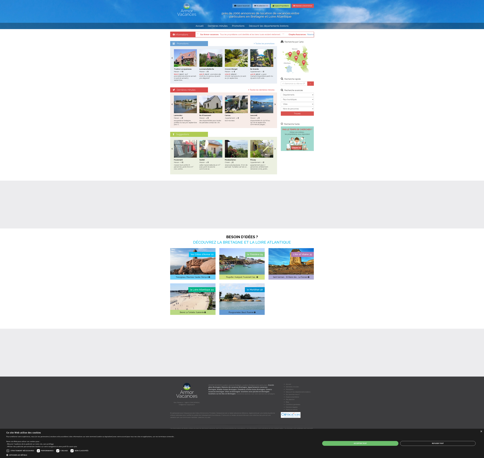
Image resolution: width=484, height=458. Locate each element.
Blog (287, 402)
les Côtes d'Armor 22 (202, 254)
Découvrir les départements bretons (269, 26)
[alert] (242, 443)
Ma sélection (290, 399)
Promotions (238, 26)
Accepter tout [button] (360, 443)
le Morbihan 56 (255, 289)
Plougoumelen (235, 312)
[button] (90, 455)
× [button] (481, 431)
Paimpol (204, 277)
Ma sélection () (262, 6)
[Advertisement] (242, 204)
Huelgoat (238, 277)
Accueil (199, 26)
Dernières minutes (218, 26)
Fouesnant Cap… (249, 277)
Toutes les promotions (265, 44)
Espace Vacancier (243, 6)
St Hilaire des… (291, 277)
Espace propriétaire (292, 397)
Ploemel (250, 312)
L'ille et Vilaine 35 (302, 254)
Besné (182, 312)
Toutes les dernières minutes (262, 90)
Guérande (200, 312)
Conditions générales (293, 404)
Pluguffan (230, 277)
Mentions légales (292, 407)
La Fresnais (302, 277)
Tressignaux (181, 277)
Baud (244, 312)
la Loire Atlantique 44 (202, 289)
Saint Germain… (279, 277)
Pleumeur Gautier (193, 277)
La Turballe (190, 312)
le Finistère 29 (255, 254)
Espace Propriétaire (281, 6)
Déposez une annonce (303, 6)
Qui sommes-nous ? (293, 394)
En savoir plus (72, 446)
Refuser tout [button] (438, 443)
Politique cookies (291, 410)
